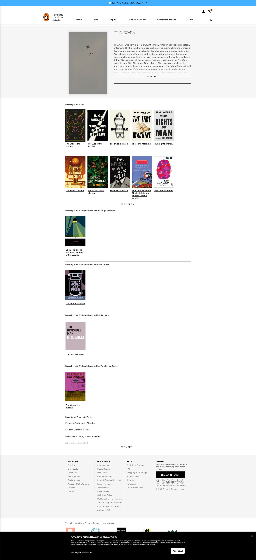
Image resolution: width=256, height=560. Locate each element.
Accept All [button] (178, 550)
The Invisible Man (119, 143)
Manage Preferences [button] (81, 552)
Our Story (72, 465)
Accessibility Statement (78, 484)
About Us (73, 461)
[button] (79, 19)
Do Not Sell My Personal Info (109, 499)
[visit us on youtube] (168, 481)
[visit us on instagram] (182, 481)
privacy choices (149, 544)
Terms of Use (103, 487)
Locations (72, 472)
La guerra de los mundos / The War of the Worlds (75, 252)
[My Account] (203, 10)
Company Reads (104, 476)
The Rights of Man (163, 143)
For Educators (133, 476)
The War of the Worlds (73, 145)
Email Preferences (105, 484)
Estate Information (135, 487)
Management (74, 476)
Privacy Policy (103, 491)
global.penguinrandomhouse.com (171, 485)
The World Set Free (75, 303)
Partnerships (103, 465)
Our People (73, 469)
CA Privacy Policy (104, 495)
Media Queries (103, 469)
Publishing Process (135, 465)
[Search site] (211, 19)
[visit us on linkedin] (173, 481)
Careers (71, 487)
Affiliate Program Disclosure (109, 502)
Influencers (102, 472)
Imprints (71, 491)
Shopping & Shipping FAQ (138, 472)
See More (151, 76)
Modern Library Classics (77, 429)
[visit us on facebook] (158, 481)
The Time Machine (141, 143)
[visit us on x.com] (163, 481)
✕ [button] (252, 536)
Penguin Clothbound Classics (80, 423)
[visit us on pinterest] (177, 481)
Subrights (131, 480)
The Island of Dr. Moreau (96, 192)
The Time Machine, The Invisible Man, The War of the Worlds (141, 194)
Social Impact (74, 480)
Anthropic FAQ (103, 510)
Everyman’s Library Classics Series (82, 436)
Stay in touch (171, 474)
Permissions (132, 484)
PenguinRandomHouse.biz (109, 480)
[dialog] (128, 546)
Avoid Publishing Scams (108, 506)
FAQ (129, 469)
